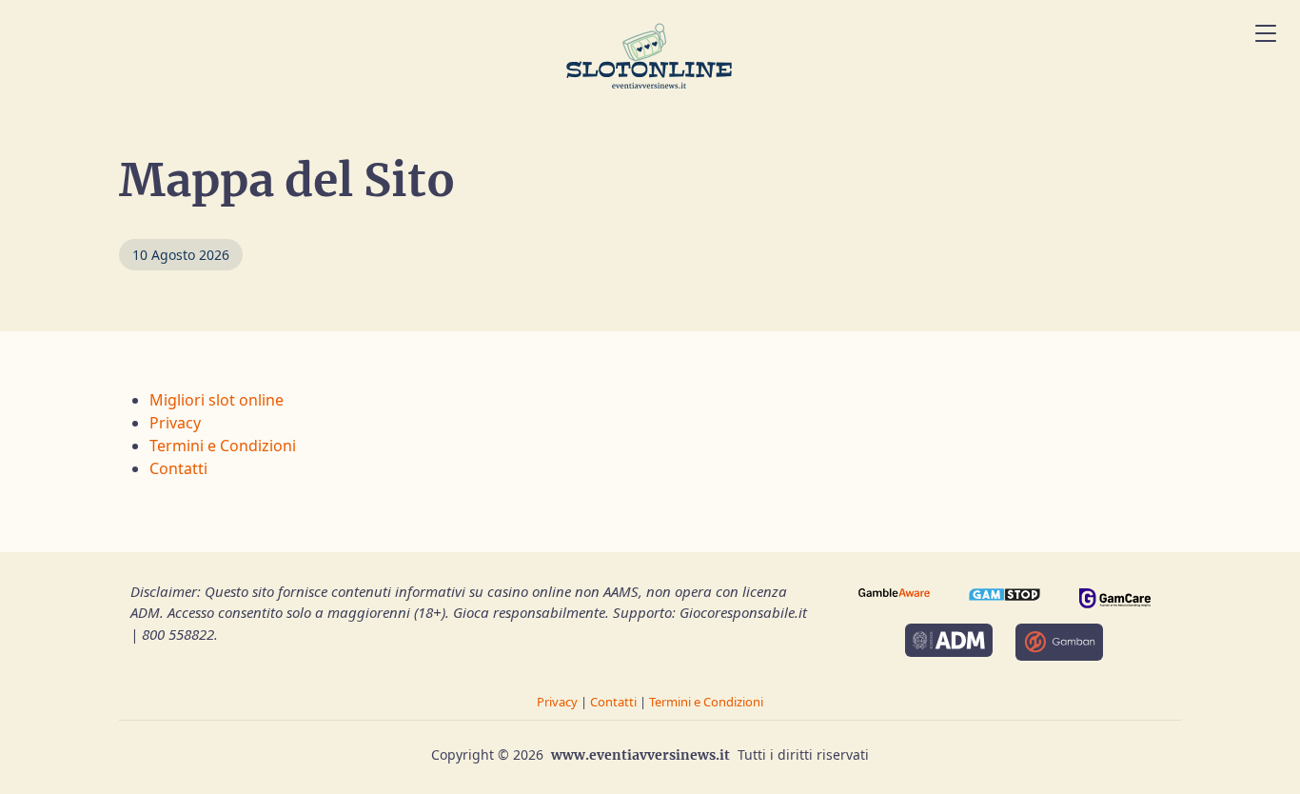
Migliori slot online (216, 399)
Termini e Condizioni (222, 445)
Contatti (178, 468)
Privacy (175, 422)
